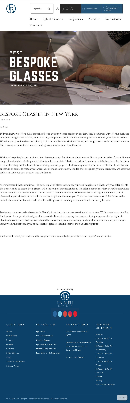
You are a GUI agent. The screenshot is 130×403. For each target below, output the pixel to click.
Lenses (9, 340)
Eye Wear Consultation (46, 344)
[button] (42, 8)
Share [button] (5, 127)
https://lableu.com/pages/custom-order (89, 236)
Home (9, 331)
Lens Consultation (44, 336)
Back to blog (66, 289)
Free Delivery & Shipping (48, 353)
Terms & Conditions (15, 362)
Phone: (75, 357)
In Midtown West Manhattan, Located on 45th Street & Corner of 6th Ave (78, 346)
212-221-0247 (69, 9)
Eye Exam (40, 331)
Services (10, 349)
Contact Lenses (43, 340)
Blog (8, 357)
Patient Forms (12, 353)
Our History (11, 336)
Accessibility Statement (39, 399)
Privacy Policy (12, 366)
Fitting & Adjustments (46, 349)
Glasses (9, 344)
